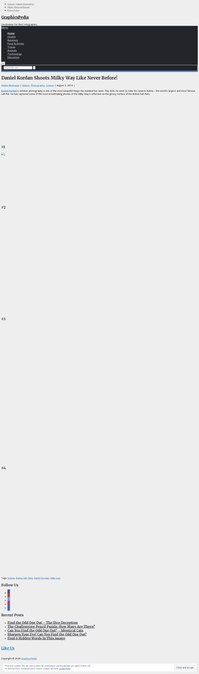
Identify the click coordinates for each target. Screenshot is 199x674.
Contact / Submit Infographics (20, 4)
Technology (14, 54)
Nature (26, 85)
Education (13, 57)
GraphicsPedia (15, 17)
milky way (55, 578)
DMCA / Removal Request (18, 7)
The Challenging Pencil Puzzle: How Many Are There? (51, 626)
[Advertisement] (99, 119)
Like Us (7, 648)
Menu (4, 27)
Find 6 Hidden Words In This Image (36, 638)
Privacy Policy (13, 10)
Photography (38, 85)
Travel (11, 47)
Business (12, 40)
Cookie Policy (65, 668)
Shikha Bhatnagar (10, 85)
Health (11, 37)
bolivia (11, 578)
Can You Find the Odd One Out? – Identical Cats (45, 630)
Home (11, 33)
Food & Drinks (15, 43)
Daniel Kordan (9, 90)
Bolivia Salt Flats (24, 578)
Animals (12, 50)
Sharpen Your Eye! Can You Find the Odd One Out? (47, 634)
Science (50, 85)
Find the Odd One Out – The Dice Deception (42, 623)
